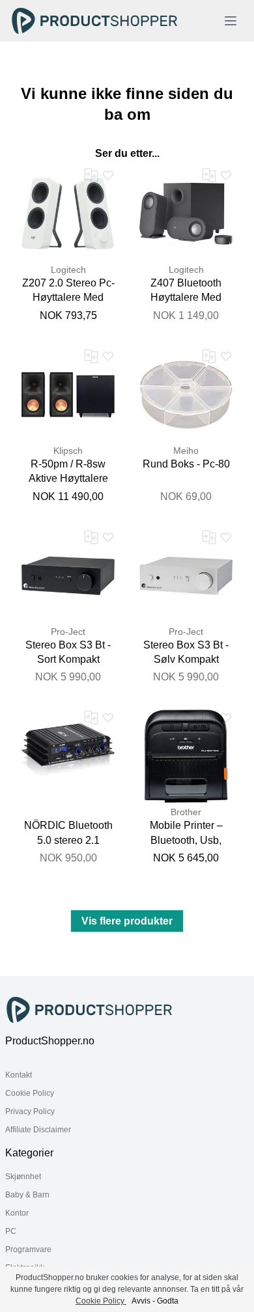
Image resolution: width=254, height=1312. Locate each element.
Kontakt (18, 1075)
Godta (167, 1300)
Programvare (28, 1249)
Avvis (141, 1300)
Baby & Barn (27, 1194)
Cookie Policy (29, 1093)
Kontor (17, 1213)
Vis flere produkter (127, 921)
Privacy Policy (30, 1111)
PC (10, 1231)
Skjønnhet (23, 1176)
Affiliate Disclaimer (38, 1129)
